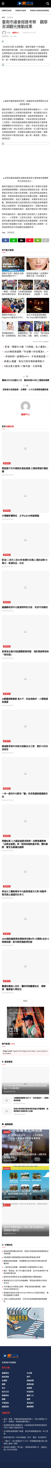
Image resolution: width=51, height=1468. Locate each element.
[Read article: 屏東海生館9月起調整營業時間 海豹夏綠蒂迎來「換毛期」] (25, 632)
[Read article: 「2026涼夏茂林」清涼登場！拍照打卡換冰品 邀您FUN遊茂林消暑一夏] (25, 1183)
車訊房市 (30, 1403)
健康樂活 (5, 1373)
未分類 (29, 1373)
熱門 (28, 1377)
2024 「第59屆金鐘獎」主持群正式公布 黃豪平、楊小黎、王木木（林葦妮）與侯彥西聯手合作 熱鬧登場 (41, 334)
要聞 (28, 1399)
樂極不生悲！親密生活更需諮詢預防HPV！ (13, 274)
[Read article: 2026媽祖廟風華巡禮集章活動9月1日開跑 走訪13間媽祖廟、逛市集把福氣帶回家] (25, 919)
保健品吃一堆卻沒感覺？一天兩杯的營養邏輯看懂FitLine (41, 293)
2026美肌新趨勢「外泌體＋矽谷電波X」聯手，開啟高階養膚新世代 (25, 352)
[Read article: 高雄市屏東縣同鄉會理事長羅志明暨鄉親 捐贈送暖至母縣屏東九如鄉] (7, 1111)
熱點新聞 (30, 1380)
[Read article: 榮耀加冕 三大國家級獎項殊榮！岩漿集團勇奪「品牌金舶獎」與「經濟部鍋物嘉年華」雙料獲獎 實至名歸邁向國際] (25, 821)
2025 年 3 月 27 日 (29, 33)
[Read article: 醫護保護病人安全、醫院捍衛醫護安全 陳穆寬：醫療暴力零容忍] (25, 966)
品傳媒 (4, 1380)
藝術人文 (7, 1205)
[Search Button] (47, 3)
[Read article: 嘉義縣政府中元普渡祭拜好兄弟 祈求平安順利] (25, 587)
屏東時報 (11, 232)
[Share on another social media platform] (45, 240)
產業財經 (10, 17)
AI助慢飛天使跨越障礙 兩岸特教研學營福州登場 (22, 1257)
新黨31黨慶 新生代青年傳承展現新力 (24, 361)
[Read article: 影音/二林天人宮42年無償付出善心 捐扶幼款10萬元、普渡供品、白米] (25, 540)
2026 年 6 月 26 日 (10, 1160)
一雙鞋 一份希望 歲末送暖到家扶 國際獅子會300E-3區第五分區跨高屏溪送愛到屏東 (9, 293)
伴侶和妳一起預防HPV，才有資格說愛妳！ (25, 356)
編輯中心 (15, 33)
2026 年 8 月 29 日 (10, 1091)
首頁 (3, 17)
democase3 (20, 11)
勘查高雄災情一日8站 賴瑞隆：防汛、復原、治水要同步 (25, 1437)
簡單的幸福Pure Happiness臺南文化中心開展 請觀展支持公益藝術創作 (13, 316)
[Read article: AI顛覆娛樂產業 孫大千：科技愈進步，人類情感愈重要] (25, 679)
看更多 (25, 1001)
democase (6, 11)
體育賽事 (30, 1407)
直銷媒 (29, 1388)
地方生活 (5, 1392)
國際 (3, 1384)
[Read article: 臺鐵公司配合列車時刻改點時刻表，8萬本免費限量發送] (25, 1146)
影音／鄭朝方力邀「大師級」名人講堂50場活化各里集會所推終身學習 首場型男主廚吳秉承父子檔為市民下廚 (26, 347)
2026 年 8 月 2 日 (10, 1197)
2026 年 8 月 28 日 (8, 475)
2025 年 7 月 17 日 (10, 1233)
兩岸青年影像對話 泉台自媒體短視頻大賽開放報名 (23, 1277)
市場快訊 (5, 1403)
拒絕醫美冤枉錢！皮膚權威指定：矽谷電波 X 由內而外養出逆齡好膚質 (9, 334)
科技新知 (30, 1392)
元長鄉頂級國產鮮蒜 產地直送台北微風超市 (25, 293)
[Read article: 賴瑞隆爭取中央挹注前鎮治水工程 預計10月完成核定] (25, 726)
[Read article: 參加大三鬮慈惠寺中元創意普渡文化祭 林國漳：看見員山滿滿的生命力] (25, 872)
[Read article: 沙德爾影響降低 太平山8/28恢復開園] (25, 496)
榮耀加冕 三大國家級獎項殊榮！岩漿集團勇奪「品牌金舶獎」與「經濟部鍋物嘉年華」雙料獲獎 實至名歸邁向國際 (25, 844)
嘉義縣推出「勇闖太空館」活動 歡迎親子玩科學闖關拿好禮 (25, 334)
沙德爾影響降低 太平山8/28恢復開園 (20, 515)
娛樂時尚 (5, 1395)
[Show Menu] (3, 3)
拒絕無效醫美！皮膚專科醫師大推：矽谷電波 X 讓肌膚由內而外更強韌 (37, 274)
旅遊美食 (7, 1132)
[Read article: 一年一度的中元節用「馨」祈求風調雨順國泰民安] (25, 774)
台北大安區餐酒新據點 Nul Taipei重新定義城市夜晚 (37, 316)
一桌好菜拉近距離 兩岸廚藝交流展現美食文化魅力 (23, 1267)
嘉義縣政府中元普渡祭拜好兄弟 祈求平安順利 (25, 607)
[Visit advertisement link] (25, 1022)
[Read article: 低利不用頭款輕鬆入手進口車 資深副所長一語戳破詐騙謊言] (25, 1219)
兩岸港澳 (5, 1377)
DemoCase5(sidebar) (39, 11)
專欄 (3, 1399)
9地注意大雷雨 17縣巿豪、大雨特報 (23, 366)
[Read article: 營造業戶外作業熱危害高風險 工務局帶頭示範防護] (25, 449)
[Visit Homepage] (25, 3)
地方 (3, 1388)
